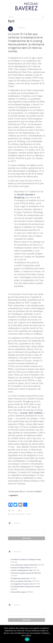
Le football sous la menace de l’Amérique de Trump (25, 559)
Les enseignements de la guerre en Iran (21, 584)
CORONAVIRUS (20, 514)
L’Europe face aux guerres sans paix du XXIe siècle (25, 573)
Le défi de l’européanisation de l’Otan (21, 570)
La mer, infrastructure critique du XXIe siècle (23, 565)
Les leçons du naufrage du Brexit (20, 567)
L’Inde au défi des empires (18, 592)
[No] (50, 634)
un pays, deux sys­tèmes (31, 412)
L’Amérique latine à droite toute (19, 578)
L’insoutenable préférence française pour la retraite (25, 586)
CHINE (13, 514)
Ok (27, 639)
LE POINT (28, 514)
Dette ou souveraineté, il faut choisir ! (21, 581)
